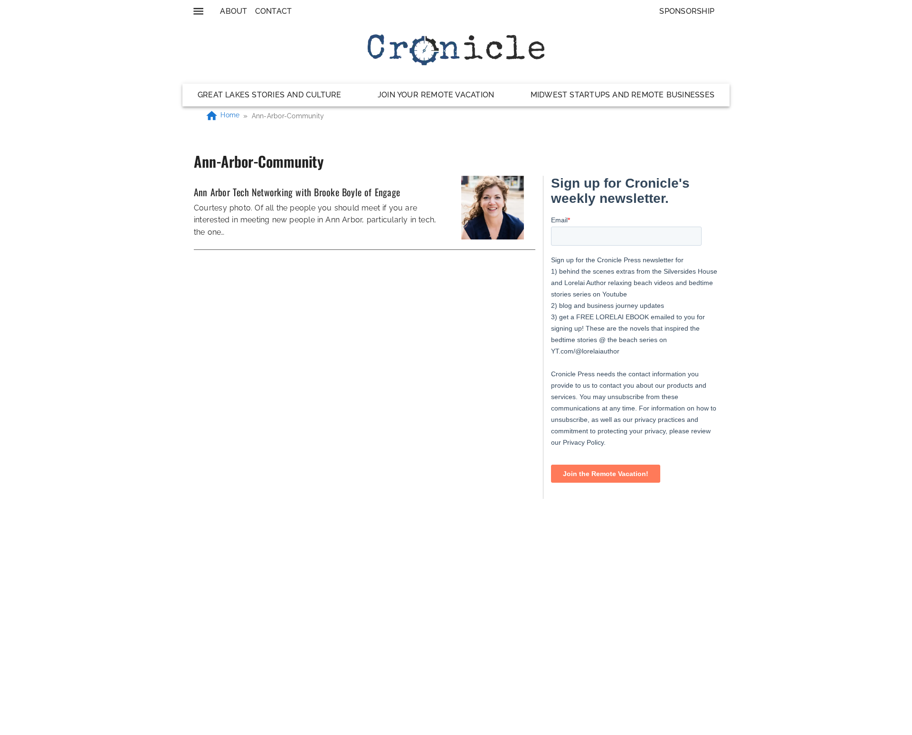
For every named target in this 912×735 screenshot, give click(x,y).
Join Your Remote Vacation (436, 94)
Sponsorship (686, 11)
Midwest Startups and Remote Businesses (622, 94)
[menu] (198, 11)
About (233, 11)
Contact (273, 11)
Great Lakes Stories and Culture (270, 94)
